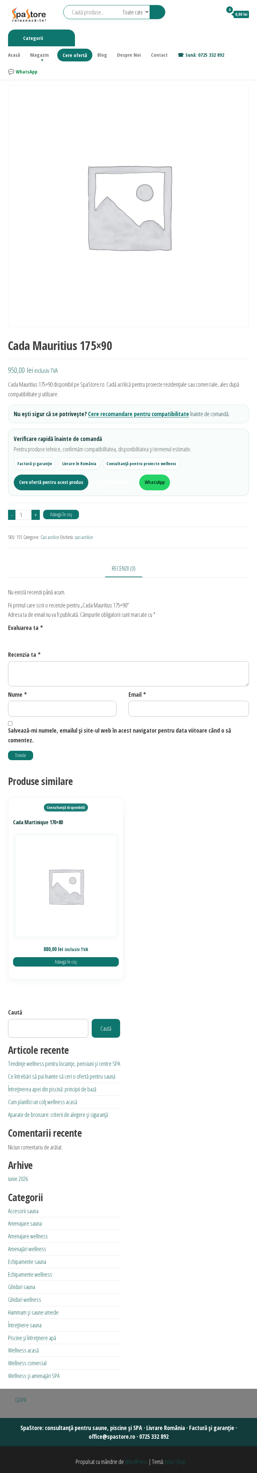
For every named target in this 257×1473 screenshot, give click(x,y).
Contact (159, 54)
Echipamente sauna (27, 1262)
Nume (17, 694)
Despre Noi (129, 54)
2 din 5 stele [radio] (21, 638)
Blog (102, 54)
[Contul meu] (214, 14)
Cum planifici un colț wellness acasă (42, 1102)
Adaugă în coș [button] (66, 962)
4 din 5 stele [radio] (39, 638)
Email (137, 694)
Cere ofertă (75, 55)
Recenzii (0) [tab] (124, 568)
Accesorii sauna (23, 1211)
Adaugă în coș (61, 514)
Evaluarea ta (25, 628)
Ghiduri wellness (24, 1299)
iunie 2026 (18, 1179)
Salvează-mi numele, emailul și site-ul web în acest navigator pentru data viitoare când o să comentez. (119, 735)
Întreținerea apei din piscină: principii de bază (52, 1089)
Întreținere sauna (24, 1325)
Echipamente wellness (30, 1274)
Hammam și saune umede (33, 1312)
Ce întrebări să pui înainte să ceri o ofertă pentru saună (61, 1076)
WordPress (136, 1462)
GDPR (20, 1400)
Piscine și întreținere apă (32, 1338)
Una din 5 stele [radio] (12, 638)
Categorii (33, 38)
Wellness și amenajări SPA (34, 1376)
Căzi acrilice (49, 537)
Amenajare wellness (28, 1236)
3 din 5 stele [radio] (30, 638)
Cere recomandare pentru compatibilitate (138, 414)
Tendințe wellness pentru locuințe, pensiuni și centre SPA (64, 1064)
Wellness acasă (23, 1350)
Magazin (39, 54)
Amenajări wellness (27, 1249)
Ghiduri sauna (21, 1287)
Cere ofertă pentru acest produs (51, 482)
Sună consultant (114, 482)
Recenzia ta (24, 654)
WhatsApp (26, 71)
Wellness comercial (27, 1363)
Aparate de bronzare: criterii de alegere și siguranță (58, 1115)
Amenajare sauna (25, 1223)
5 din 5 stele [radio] (48, 638)
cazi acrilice (84, 537)
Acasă (14, 54)
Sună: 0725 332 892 (204, 54)
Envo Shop (175, 1462)
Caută (15, 1012)
